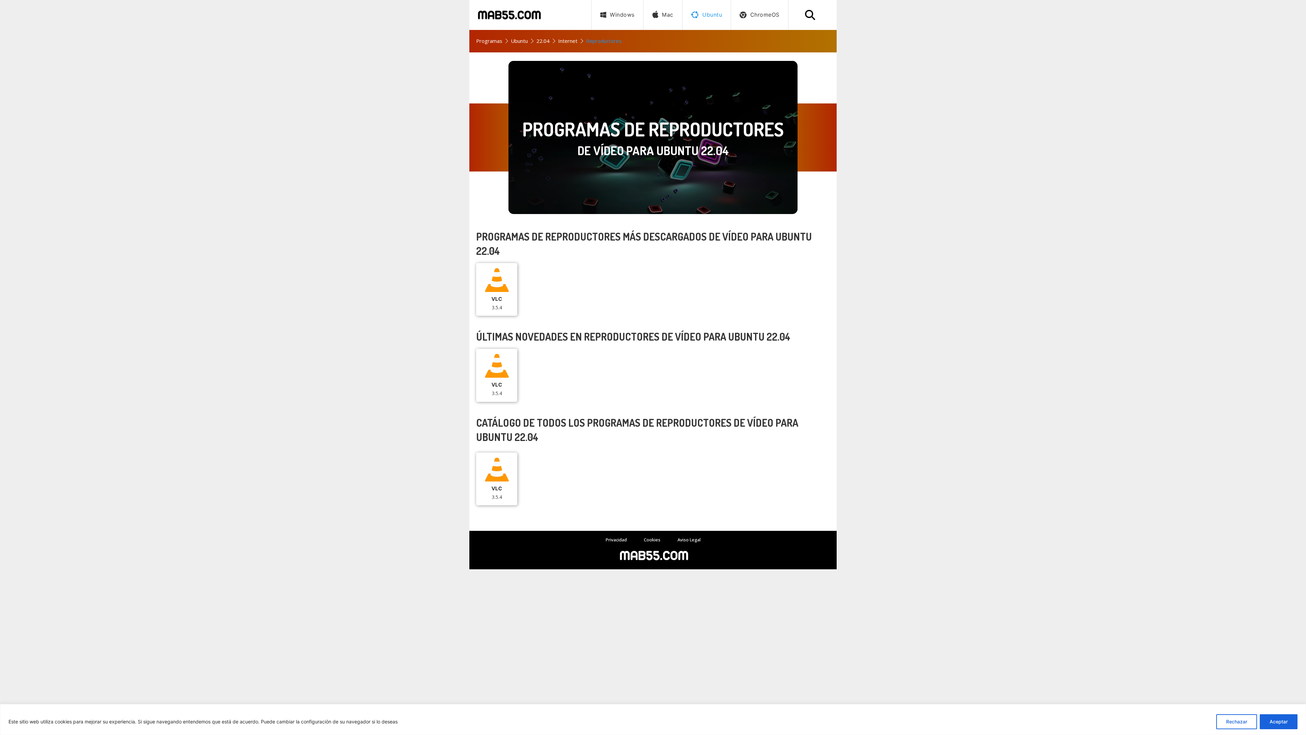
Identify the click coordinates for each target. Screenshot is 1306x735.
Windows (622, 14)
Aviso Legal (689, 540)
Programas (489, 40)
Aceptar (1279, 721)
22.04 (543, 40)
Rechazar (1236, 721)
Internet (567, 40)
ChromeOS (765, 14)
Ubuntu (519, 40)
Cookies (652, 540)
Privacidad (616, 540)
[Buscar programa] (810, 15)
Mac (667, 14)
